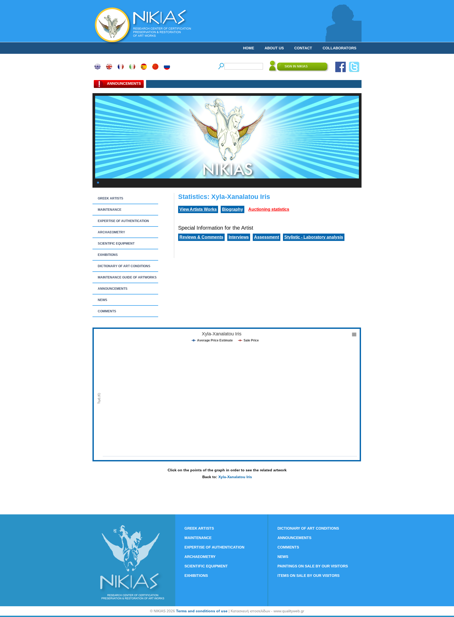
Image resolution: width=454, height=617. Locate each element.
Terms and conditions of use (202, 611)
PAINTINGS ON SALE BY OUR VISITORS (312, 566)
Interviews (239, 237)
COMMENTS (107, 311)
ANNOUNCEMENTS (112, 289)
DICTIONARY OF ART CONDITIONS (124, 266)
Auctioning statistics (268, 209)
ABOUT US (274, 48)
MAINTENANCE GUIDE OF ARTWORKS (127, 277)
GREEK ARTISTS (110, 198)
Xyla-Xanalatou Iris (235, 477)
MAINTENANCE (109, 210)
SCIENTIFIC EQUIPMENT (116, 243)
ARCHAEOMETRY (111, 232)
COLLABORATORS (339, 48)
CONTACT (303, 48)
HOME (248, 48)
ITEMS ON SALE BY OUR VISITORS (308, 575)
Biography (232, 209)
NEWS (102, 300)
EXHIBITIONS (108, 255)
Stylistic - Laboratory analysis (313, 237)
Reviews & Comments (201, 237)
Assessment (266, 237)
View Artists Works (198, 209)
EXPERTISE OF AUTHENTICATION (123, 221)
